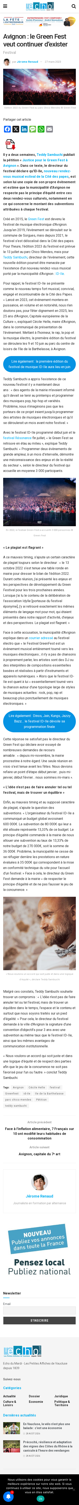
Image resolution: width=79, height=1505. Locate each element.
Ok (41, 1498)
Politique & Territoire (62, 1403)
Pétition (41, 1099)
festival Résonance (17, 438)
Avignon (18, 1087)
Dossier (34, 1396)
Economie (36, 1401)
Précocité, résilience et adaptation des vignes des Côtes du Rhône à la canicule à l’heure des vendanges (47, 1446)
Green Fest (36, 219)
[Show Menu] (5, 6)
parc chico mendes (18, 1099)
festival (55, 1087)
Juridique (61, 1396)
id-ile (27, 1093)
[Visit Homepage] (39, 6)
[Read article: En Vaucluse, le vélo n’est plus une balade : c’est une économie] (11, 1428)
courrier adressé (41, 638)
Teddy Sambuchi (15, 257)
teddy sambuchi (16, 1105)
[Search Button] (74, 6)
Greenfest (12, 1093)
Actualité (9, 1396)
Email (7, 1304)
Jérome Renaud (27, 61)
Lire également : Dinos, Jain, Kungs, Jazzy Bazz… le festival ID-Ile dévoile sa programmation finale (40, 721)
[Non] (74, 1490)
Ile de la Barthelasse (49, 1093)
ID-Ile (60, 274)
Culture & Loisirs (9, 1403)
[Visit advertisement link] (39, 25)
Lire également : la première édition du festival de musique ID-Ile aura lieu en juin (39, 364)
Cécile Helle (37, 1087)
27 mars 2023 (53, 61)
